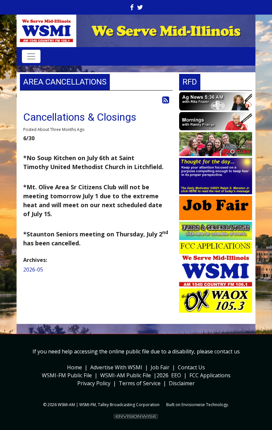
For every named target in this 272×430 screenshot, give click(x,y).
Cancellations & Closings (79, 117)
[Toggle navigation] (31, 56)
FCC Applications (210, 375)
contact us (227, 351)
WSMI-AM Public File (125, 375)
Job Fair (160, 367)
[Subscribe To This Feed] (165, 99)
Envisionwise (193, 404)
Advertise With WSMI (116, 367)
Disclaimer (182, 383)
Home (74, 367)
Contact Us (191, 367)
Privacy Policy (93, 383)
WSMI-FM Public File (67, 375)
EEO (176, 375)
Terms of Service (140, 383)
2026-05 (33, 269)
